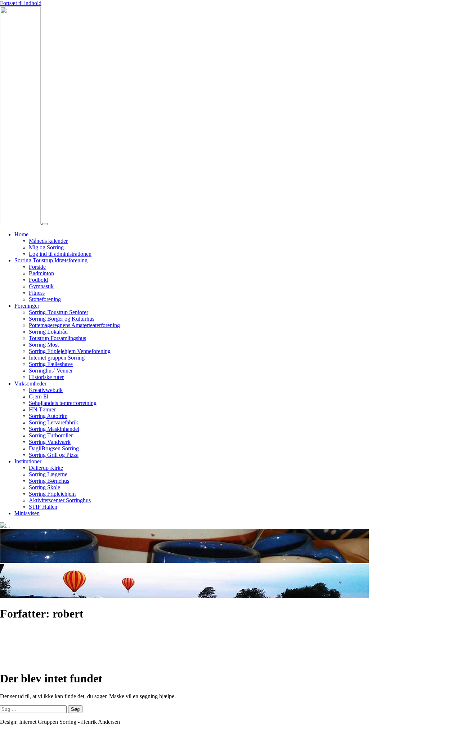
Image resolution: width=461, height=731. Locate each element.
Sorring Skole (44, 487)
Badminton (41, 273)
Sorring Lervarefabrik (53, 422)
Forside (37, 267)
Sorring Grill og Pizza (54, 455)
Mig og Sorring (46, 247)
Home (21, 234)
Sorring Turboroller (51, 435)
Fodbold (38, 280)
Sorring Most (44, 345)
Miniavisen (27, 513)
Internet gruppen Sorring (57, 358)
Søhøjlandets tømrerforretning (63, 403)
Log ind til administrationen (60, 254)
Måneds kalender (48, 241)
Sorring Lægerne (48, 474)
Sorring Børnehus (49, 481)
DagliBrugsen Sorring (54, 448)
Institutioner (27, 461)
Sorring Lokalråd (48, 332)
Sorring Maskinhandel (54, 429)
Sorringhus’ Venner (51, 370)
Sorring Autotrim (48, 416)
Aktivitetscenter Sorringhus (60, 500)
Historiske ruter (46, 377)
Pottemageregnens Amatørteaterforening (74, 325)
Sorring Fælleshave (51, 364)
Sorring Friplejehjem (52, 494)
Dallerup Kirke (46, 468)
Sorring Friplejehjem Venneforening (70, 351)
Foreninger (26, 306)
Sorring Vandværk (50, 442)
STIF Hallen (43, 507)
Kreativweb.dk (46, 390)
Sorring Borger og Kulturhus (61, 319)
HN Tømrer (42, 409)
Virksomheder (30, 383)
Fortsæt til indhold (20, 3)
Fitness (37, 293)
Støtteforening (45, 299)
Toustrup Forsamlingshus (57, 338)
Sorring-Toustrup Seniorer (58, 312)
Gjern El (38, 396)
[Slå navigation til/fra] (45, 224)
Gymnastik (41, 286)
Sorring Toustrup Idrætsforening (51, 260)
